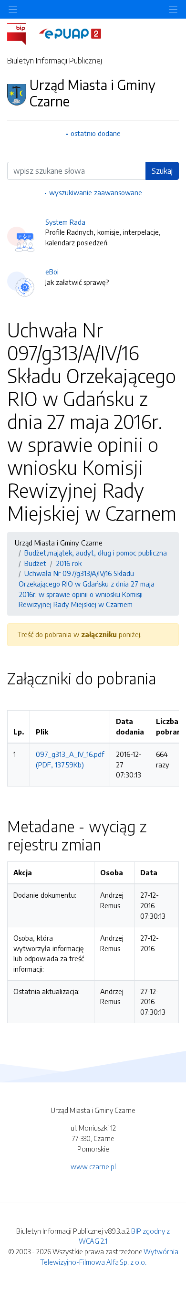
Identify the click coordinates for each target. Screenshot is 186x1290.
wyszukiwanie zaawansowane (95, 192)
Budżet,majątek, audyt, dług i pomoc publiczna (95, 552)
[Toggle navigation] (173, 9)
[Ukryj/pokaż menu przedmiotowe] (13, 9)
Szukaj (162, 171)
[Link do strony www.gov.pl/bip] (22, 33)
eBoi (52, 271)
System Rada (65, 222)
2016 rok (69, 563)
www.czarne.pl (93, 1166)
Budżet (35, 563)
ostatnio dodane (96, 133)
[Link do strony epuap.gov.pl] (70, 33)
